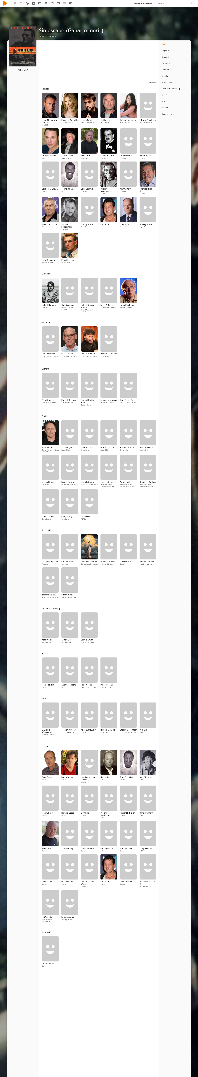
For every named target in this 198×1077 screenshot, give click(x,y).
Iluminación (167, 114)
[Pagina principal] (5, 5)
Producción (167, 82)
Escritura (166, 63)
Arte (163, 101)
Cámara (165, 69)
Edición (165, 95)
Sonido (165, 76)
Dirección (166, 57)
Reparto (165, 50)
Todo (164, 44)
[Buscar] (193, 3)
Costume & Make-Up (171, 88)
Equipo (165, 108)
